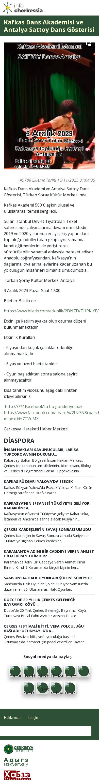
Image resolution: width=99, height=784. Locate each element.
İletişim (33, 717)
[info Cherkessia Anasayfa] (23, 7)
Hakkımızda (13, 717)
